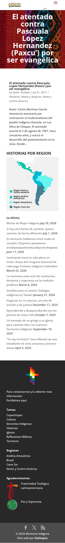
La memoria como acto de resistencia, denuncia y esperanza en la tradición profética (30, 280)
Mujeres (36, 96)
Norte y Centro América (21, 469)
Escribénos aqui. (16, 400)
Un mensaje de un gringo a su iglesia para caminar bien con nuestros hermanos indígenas (29, 325)
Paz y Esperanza (31, 501)
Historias (14, 96)
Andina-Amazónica (18, 456)
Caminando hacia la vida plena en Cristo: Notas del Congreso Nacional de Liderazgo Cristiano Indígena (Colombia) (31, 262)
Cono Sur (12, 464)
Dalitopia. (41, 538)
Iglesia (10, 432)
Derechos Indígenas (19, 423)
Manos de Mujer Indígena (22, 223)
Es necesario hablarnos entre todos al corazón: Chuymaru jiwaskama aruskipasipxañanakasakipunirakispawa (32, 243)
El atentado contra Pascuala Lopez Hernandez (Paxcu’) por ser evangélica (30, 86)
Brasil (10, 460)
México (25, 96)
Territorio (12, 441)
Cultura (11, 419)
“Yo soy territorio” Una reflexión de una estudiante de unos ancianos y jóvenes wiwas (31, 343)
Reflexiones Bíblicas (19, 436)
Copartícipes (14, 415)
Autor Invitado (21, 92)
